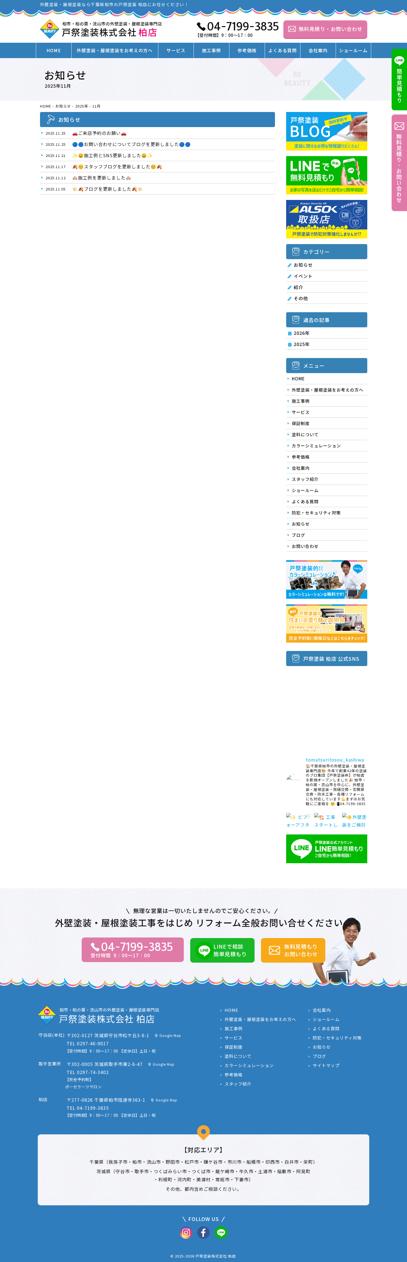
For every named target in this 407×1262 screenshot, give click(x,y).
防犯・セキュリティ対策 (316, 513)
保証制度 (301, 423)
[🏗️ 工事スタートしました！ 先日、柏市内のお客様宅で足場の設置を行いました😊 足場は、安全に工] (326, 825)
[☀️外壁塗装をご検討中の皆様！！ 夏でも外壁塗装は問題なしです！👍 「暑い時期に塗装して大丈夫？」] (354, 825)
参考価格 (247, 50)
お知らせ (303, 264)
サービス (175, 50)
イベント (303, 276)
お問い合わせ (305, 546)
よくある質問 (282, 50)
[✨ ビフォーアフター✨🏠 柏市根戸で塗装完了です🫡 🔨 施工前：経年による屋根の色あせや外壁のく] (298, 825)
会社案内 (318, 50)
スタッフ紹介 (305, 479)
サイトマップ (326, 1065)
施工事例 (211, 50)
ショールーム (353, 50)
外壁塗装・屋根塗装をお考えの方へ (115, 50)
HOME (53, 50)
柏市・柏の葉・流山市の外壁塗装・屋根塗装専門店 (112, 29)
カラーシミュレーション (316, 446)
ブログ (298, 535)
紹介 (298, 287)
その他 (301, 298)
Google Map (170, 1035)
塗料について (305, 434)
